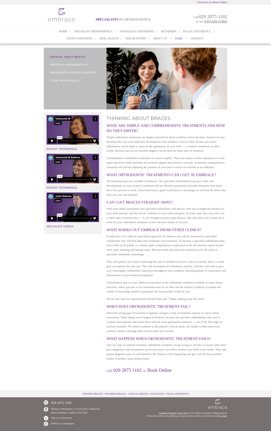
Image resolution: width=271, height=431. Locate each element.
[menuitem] (63, 31)
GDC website (222, 416)
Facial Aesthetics (177, 394)
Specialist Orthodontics (93, 31)
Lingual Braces (138, 394)
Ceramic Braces (92, 394)
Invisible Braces (115, 394)
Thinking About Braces (67, 56)
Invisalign (157, 394)
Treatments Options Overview (72, 72)
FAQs (178, 38)
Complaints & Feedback (167, 413)
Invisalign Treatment (137, 31)
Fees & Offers (135, 38)
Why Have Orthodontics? (68, 64)
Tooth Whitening (79, 38)
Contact (197, 38)
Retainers (168, 31)
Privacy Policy (183, 413)
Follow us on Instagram (62, 423)
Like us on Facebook (61, 418)
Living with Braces (64, 80)
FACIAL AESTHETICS (197, 31)
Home (63, 31)
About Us (160, 38)
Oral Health (109, 38)
